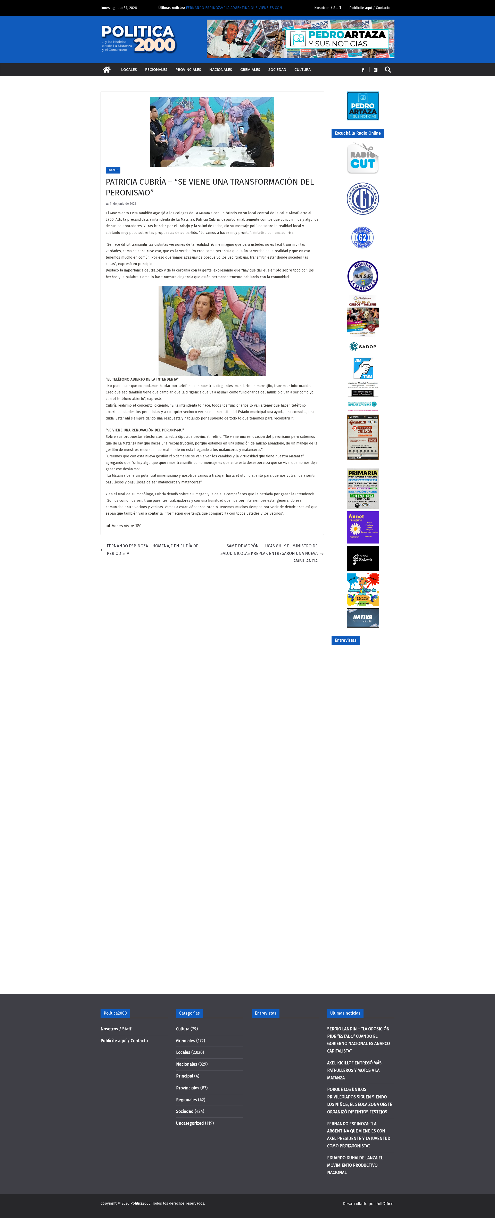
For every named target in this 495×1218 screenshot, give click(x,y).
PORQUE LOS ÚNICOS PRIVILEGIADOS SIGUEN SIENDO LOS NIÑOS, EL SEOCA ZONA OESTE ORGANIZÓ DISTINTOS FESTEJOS (234, 8)
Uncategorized (190, 1123)
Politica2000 (140, 1203)
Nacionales (220, 69)
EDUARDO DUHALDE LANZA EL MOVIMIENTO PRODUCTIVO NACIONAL (355, 1165)
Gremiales (250, 69)
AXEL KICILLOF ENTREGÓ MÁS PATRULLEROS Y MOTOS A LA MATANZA (354, 1070)
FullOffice (384, 1203)
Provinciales (188, 69)
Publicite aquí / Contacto (369, 8)
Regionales (156, 69)
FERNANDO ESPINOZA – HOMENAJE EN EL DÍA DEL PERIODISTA (153, 550)
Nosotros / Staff (327, 8)
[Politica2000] (107, 69)
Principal (184, 1076)
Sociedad (277, 69)
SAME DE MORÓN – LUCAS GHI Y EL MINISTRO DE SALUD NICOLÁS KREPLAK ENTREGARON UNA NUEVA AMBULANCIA (269, 553)
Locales (129, 69)
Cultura (302, 69)
